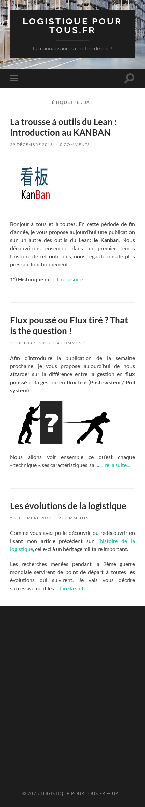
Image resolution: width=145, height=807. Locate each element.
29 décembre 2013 (31, 144)
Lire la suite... (71, 279)
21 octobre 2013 (30, 342)
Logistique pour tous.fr (72, 25)
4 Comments (72, 342)
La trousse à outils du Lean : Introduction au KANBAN (63, 127)
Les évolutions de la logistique (68, 505)
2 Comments (73, 517)
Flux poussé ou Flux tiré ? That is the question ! (69, 325)
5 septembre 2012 (31, 517)
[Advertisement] (72, 691)
